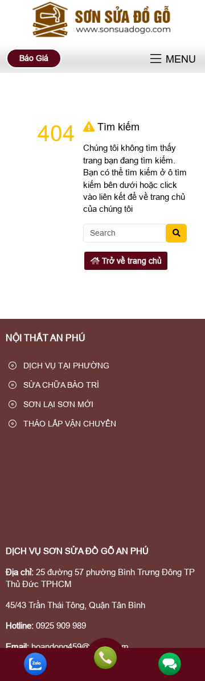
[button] (155, 59)
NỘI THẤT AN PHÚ (45, 338)
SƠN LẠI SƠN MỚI (57, 404)
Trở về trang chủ (131, 260)
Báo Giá (33, 58)
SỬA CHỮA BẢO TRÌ (60, 384)
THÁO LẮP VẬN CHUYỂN (68, 423)
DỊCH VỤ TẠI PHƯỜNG (65, 365)
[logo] (102, 37)
